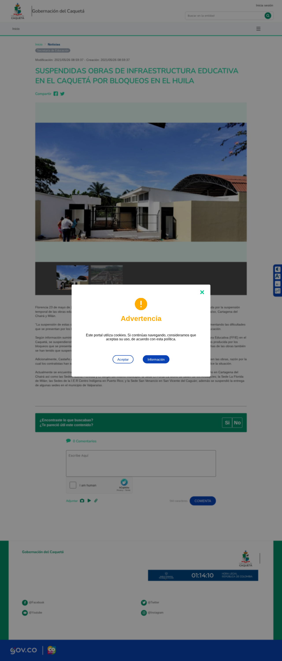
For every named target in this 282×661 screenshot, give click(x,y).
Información (156, 359)
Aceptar (123, 359)
